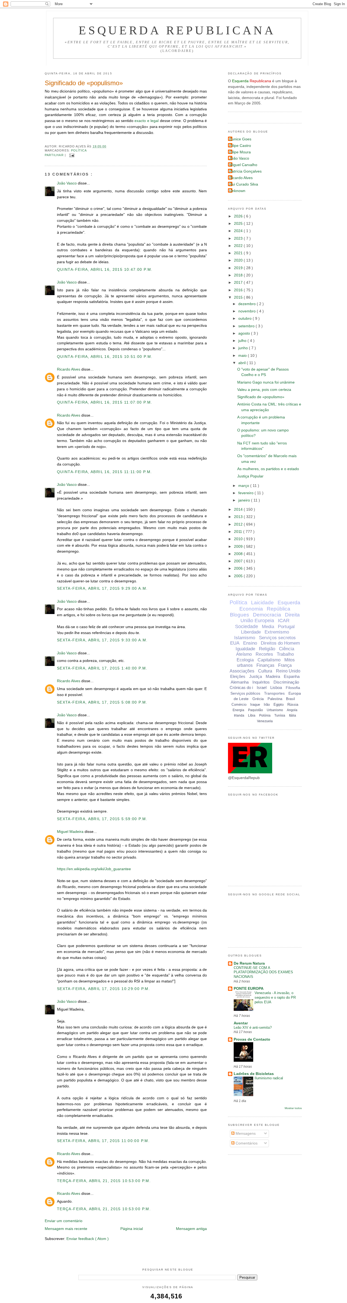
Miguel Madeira (71, 832)
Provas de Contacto (252, 1039)
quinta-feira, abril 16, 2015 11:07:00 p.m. (104, 402)
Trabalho (285, 654)
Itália (292, 715)
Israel (261, 687)
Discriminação (286, 682)
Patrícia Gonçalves (245, 171)
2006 (239, 568)
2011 (238, 532)
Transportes (274, 693)
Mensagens (245, 1134)
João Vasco (67, 183)
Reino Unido (288, 671)
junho (243, 348)
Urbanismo (275, 710)
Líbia (251, 715)
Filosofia (293, 687)
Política (79, 150)
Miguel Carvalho (243, 165)
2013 (239, 517)
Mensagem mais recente (66, 1229)
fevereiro (246, 493)
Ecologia (245, 660)
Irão (267, 704)
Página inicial (131, 1229)
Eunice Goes (240, 139)
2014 (239, 509)
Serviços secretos (277, 637)
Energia (238, 710)
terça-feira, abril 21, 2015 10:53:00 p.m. (104, 1181)
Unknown (237, 191)
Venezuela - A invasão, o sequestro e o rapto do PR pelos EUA (275, 997)
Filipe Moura (240, 152)
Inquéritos (261, 682)
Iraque (255, 704)
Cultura (265, 671)
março (244, 486)
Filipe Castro (240, 146)
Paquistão (255, 710)
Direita (292, 615)
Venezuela (265, 721)
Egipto (279, 704)
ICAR (284, 620)
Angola (292, 710)
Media (268, 626)
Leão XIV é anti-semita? (253, 1027)
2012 (239, 524)
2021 (239, 253)
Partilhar (55, 155)
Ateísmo (244, 654)
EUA (234, 643)
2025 (239, 224)
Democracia (267, 615)
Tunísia (279, 715)
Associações (242, 671)
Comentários (246, 1143)
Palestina (275, 699)
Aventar (241, 1023)
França (285, 665)
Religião (267, 648)
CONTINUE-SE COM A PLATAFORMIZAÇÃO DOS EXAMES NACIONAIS (263, 972)
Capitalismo (269, 660)
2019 (239, 268)
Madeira (273, 676)
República (278, 609)
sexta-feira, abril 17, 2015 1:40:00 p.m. (102, 668)
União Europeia (257, 620)
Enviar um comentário (63, 1221)
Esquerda (289, 602)
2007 (239, 561)
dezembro (247, 304)
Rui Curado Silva (243, 184)
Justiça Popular (250, 476)
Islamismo (244, 637)
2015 (239, 297)
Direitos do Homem (280, 643)
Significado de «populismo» (84, 83)
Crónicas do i (241, 687)
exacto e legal (146, 121)
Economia (251, 609)
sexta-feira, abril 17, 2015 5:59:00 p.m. (102, 819)
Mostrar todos (293, 1108)
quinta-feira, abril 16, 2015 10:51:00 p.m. (104, 357)
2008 (239, 554)
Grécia (258, 699)
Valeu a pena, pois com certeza (264, 390)
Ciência (286, 648)
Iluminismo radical (269, 1078)
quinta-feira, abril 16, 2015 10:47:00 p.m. (104, 270)
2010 (239, 539)
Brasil (290, 699)
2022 (239, 246)
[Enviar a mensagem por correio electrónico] (71, 155)
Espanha (292, 676)
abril (242, 363)
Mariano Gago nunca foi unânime (266, 382)
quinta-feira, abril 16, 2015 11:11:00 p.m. (104, 472)
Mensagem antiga (191, 1229)
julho (243, 341)
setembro (247, 326)
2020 (239, 260)
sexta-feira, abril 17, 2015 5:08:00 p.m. (102, 702)
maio (243, 356)
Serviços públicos (245, 693)
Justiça (255, 676)
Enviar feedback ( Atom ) (87, 1239)
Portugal (286, 626)
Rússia (292, 704)
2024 (239, 231)
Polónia (265, 715)
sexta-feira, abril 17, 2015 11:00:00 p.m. (103, 1141)
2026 (239, 216)
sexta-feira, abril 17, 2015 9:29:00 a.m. (102, 588)
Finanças (265, 665)
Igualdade (245, 648)
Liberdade (251, 632)
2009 (239, 547)
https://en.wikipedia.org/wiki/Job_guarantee (94, 869)
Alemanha (240, 682)
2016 (239, 290)
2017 (239, 283)
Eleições (237, 676)
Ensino (250, 643)
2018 (239, 275)
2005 (239, 576)
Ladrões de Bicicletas (254, 1074)
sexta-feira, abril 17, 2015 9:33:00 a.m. (102, 640)
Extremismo (277, 632)
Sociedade (246, 626)
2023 (239, 238)
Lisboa (276, 687)
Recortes (264, 654)
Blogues (239, 615)
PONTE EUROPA (249, 989)
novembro (247, 311)
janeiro (244, 500)
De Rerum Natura (249, 963)
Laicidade (262, 602)
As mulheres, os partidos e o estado (268, 469)
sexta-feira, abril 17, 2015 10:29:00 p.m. (103, 989)
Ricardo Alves (69, 369)
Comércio (239, 704)
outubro (245, 318)
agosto (244, 333)
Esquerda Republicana (177, 30)
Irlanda (239, 715)
